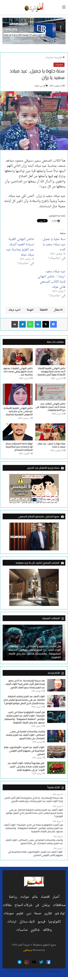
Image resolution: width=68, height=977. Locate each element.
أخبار (56, 897)
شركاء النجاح (23, 905)
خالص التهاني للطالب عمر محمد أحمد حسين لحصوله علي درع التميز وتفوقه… (50, 407)
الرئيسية (58, 58)
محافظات (59, 905)
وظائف (47, 930)
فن (37, 905)
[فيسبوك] (53, 324)
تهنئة (29, 309)
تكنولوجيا (54, 922)
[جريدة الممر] (34, 7)
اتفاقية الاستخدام (34, 971)
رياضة (13, 897)
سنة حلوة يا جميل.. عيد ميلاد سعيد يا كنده (53, 244)
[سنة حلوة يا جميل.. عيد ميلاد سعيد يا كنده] (50, 431)
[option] (34, 642)
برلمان (46, 905)
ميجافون (27, 950)
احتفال (57, 309)
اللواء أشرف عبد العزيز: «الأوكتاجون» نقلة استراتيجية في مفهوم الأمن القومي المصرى (24, 750)
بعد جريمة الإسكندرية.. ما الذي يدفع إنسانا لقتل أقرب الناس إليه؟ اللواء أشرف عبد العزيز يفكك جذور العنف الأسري (25, 684)
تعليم (20, 913)
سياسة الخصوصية (51, 971)
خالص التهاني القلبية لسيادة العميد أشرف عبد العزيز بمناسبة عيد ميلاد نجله (20, 247)
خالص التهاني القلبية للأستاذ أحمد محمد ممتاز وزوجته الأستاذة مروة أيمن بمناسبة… (50, 371)
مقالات (7, 905)
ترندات (11, 922)
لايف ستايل (27, 922)
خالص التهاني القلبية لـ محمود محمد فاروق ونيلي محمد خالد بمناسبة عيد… (18, 371)
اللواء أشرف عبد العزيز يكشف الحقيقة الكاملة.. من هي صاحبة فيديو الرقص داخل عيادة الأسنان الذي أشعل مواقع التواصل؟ (24, 699)
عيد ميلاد (13, 309)
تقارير (48, 913)
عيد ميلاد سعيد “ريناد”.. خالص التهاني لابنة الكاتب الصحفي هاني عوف (51, 279)
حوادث (24, 897)
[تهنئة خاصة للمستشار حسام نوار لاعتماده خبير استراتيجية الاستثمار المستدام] (18, 431)
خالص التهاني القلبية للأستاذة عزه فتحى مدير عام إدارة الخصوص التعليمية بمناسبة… (18, 411)
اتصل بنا (12, 971)
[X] (45, 324)
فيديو (41, 922)
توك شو (60, 913)
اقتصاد (45, 897)
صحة (37, 913)
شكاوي (35, 930)
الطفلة (43, 309)
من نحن (20, 971)
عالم (35, 897)
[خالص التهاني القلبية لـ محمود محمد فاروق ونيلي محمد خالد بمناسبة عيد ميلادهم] (18, 356)
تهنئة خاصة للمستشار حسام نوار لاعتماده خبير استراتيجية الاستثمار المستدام (19, 446)
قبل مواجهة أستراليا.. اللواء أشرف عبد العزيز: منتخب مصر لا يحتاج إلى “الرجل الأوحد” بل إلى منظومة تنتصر (26, 766)
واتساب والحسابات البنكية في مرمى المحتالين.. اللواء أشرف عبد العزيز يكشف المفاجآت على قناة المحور (25, 734)
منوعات (8, 913)
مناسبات (49, 58)
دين (28, 913)
